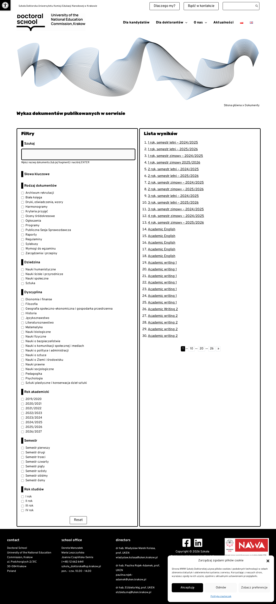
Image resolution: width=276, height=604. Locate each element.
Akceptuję (187, 588)
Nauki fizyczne (35, 337)
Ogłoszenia (33, 221)
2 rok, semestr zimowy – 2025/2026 (176, 189)
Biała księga (33, 198)
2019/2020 (33, 399)
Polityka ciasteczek (221, 596)
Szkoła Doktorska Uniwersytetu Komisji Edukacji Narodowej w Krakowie (61, 32)
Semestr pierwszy (37, 448)
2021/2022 (33, 408)
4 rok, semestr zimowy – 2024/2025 (176, 216)
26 (212, 349)
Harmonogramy (36, 207)
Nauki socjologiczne (39, 369)
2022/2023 (33, 413)
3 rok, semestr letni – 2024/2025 (173, 196)
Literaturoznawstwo (39, 323)
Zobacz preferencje (254, 588)
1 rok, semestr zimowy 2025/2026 (174, 163)
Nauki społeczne (36, 279)
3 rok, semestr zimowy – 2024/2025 (176, 209)
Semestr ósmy (35, 480)
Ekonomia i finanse (38, 299)
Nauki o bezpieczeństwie (42, 341)
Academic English (161, 229)
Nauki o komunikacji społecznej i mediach (54, 346)
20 (201, 349)
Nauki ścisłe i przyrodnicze (44, 274)
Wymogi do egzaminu (40, 249)
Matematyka (34, 327)
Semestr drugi (35, 453)
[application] (185, 23)
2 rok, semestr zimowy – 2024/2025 (176, 183)
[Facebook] (186, 542)
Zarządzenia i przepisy (41, 253)
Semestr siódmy (36, 476)
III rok (29, 506)
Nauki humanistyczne (40, 270)
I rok (28, 497)
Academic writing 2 (163, 316)
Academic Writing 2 (163, 309)
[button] (5, 5)
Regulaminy (33, 239)
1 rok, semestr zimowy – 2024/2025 (175, 156)
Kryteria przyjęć (36, 211)
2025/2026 (33, 427)
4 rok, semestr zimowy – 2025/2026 (176, 223)
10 (191, 349)
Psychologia (34, 379)
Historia (31, 313)
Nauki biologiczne (38, 332)
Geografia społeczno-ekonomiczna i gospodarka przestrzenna (69, 309)
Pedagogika (33, 374)
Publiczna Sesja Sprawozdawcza (48, 230)
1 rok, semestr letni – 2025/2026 (173, 149)
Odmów (221, 588)
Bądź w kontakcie (201, 6)
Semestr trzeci (35, 457)
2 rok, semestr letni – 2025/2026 (173, 176)
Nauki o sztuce (35, 355)
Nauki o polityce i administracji (47, 351)
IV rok (29, 510)
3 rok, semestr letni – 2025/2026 (173, 203)
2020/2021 (33, 404)
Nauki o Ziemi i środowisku (44, 360)
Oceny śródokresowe (40, 216)
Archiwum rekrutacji (39, 193)
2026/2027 (33, 432)
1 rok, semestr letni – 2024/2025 (173, 143)
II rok (29, 501)
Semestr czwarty (37, 462)
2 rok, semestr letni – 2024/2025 (173, 169)
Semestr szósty (36, 471)
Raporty (31, 235)
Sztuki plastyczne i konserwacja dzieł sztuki (56, 383)
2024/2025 (33, 422)
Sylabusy (31, 244)
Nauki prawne (35, 365)
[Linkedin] (198, 542)
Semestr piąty (35, 466)
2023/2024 (33, 418)
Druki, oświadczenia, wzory (44, 202)
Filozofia (31, 304)
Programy (32, 225)
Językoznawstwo (37, 318)
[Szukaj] (257, 6)
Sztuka (30, 283)
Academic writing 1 (162, 263)
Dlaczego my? (164, 6)
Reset (78, 520)
